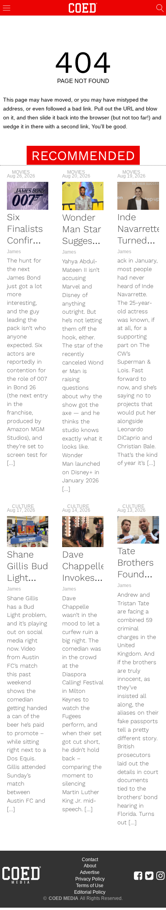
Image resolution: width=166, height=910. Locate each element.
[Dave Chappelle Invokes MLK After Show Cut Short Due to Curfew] (82, 531)
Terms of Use (89, 885)
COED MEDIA (63, 898)
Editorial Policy (89, 892)
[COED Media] (21, 883)
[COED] (83, 7)
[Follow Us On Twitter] (149, 875)
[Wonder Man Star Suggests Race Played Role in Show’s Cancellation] (82, 196)
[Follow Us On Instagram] (160, 875)
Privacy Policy (90, 879)
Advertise (90, 872)
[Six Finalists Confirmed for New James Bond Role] (27, 195)
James (14, 251)
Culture (23, 506)
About (90, 866)
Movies (21, 172)
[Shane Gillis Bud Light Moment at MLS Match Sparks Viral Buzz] (27, 531)
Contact (90, 859)
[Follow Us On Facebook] (138, 875)
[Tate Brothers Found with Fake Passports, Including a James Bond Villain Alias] (138, 530)
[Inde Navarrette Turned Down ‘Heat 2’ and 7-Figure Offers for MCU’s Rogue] (138, 195)
